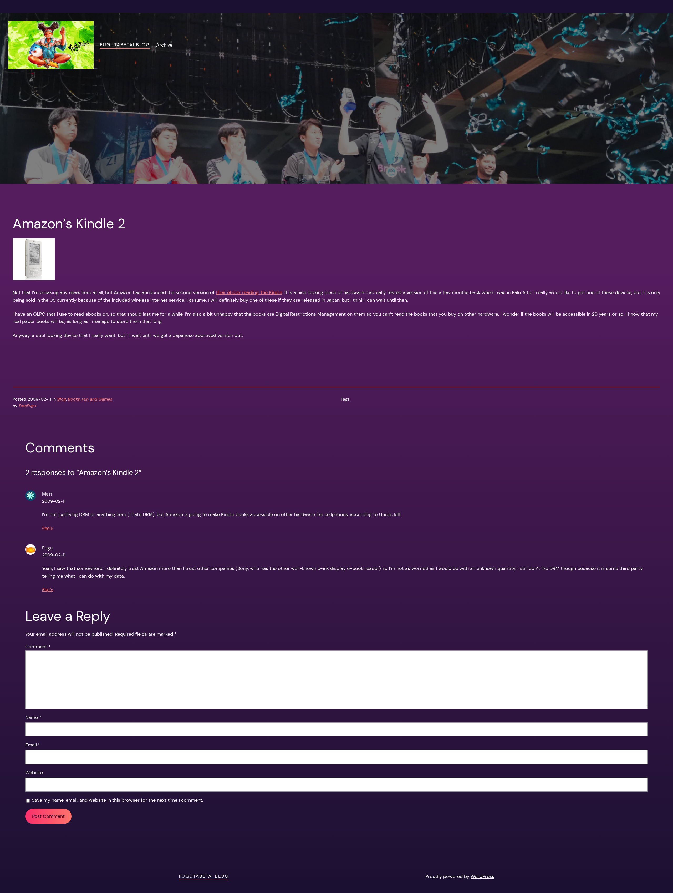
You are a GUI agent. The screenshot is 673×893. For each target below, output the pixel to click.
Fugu (47, 548)
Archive (164, 45)
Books (74, 399)
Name (33, 717)
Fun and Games (97, 399)
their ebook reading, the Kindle (249, 292)
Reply (47, 528)
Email (32, 745)
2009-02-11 (53, 501)
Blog (61, 399)
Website (34, 772)
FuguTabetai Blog (125, 45)
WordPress (482, 876)
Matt (47, 494)
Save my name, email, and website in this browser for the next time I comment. (117, 800)
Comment (38, 646)
